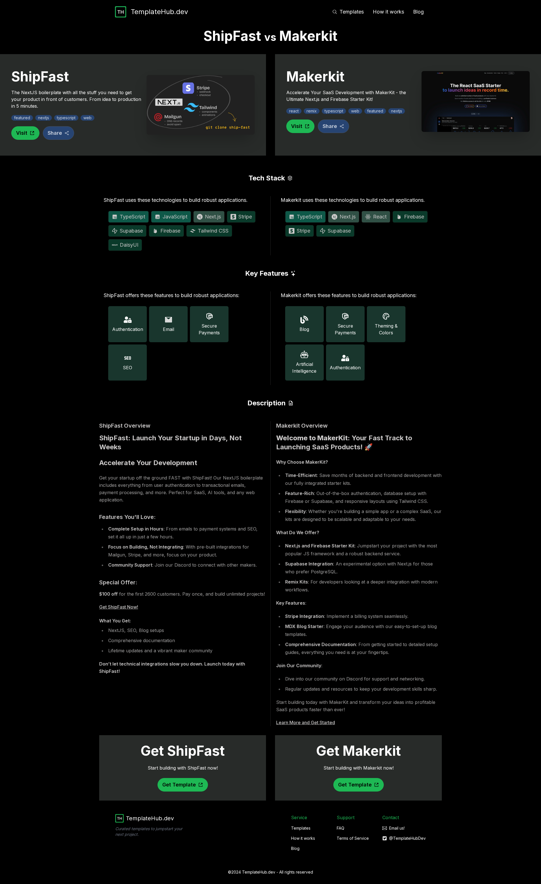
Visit (21, 133)
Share (55, 133)
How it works (388, 12)
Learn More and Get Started (305, 722)
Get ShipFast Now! (118, 607)
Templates (352, 12)
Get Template (179, 785)
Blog (418, 12)
